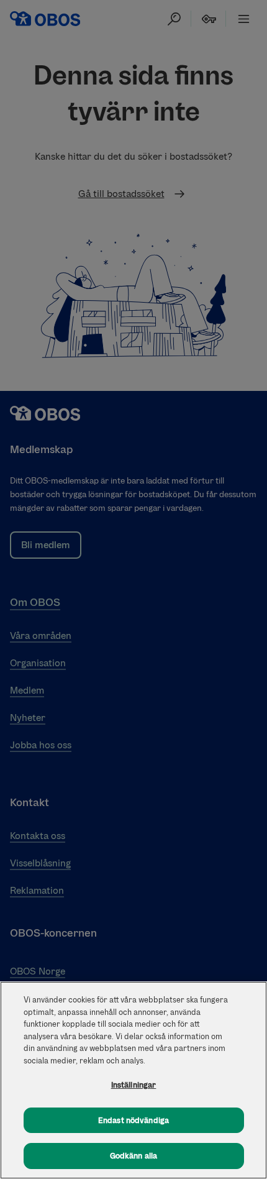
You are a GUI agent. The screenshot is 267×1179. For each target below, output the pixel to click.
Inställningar (133, 1085)
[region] (133, 1080)
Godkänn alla (134, 1155)
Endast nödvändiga (133, 1120)
